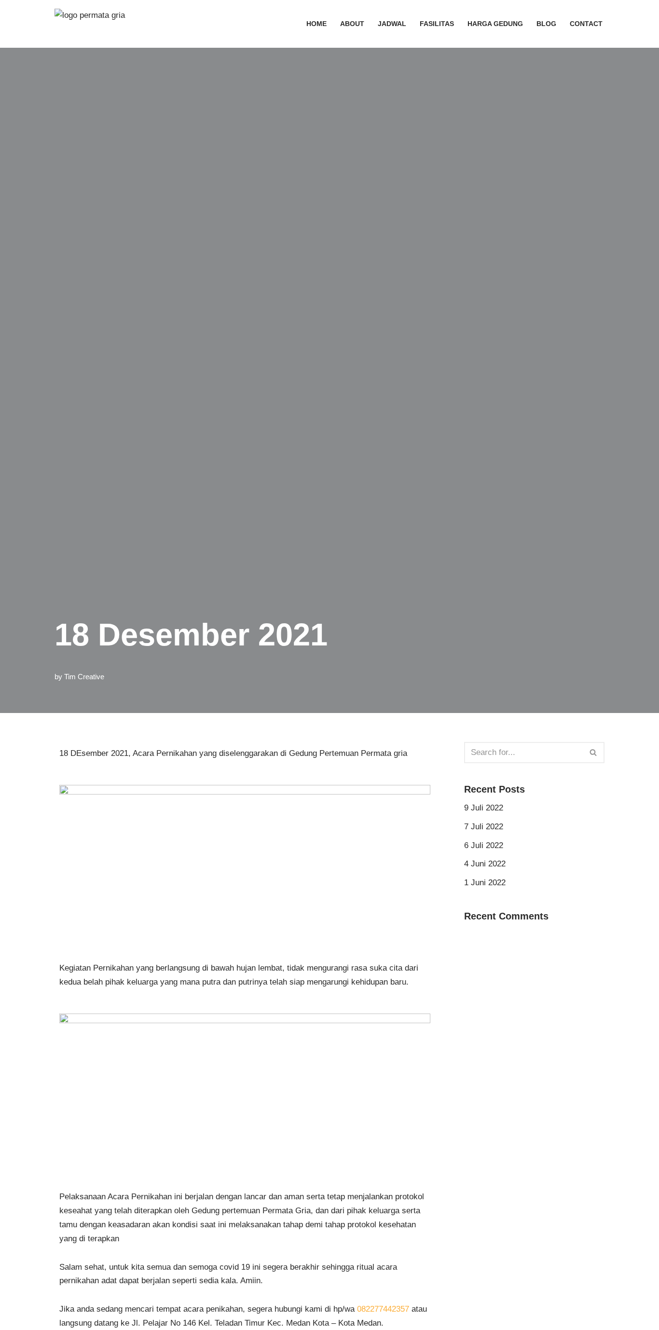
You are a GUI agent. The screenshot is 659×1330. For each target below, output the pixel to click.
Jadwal (392, 23)
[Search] (593, 752)
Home (316, 23)
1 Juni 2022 (485, 882)
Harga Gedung (495, 23)
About (352, 23)
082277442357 (383, 1309)
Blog (546, 23)
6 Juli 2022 (483, 845)
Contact (586, 23)
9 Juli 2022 (483, 807)
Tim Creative (84, 676)
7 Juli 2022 (483, 826)
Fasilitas (437, 23)
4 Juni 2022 (485, 863)
